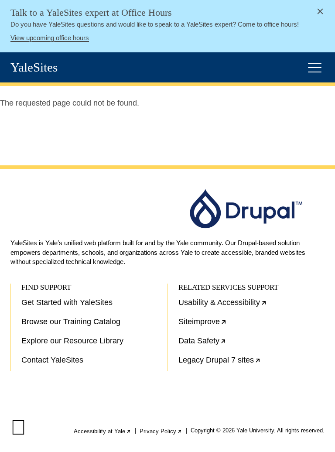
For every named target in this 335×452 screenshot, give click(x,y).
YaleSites (34, 67)
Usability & (250, 306)
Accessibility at (102, 431)
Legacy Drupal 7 (247, 363)
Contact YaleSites (52, 360)
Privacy (161, 431)
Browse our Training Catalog (70, 321)
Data (230, 344)
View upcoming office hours (49, 37)
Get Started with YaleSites (67, 302)
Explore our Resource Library (72, 340)
